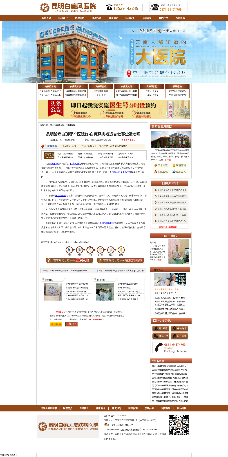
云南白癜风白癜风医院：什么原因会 (169, 216)
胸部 (106, 91)
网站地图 (182, 408)
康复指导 (113, 18)
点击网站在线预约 (118, 146)
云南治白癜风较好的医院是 (77, 288)
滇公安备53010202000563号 (120, 425)
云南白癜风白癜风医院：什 (77, 299)
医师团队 (80, 18)
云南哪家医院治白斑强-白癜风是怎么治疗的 (124, 270)
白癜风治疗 (45, 95)
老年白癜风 (132, 95)
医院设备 (130, 18)
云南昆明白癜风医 (105, 157)
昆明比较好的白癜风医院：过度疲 (170, 313)
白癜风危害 (70, 91)
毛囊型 (148, 95)
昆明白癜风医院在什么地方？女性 (170, 298)
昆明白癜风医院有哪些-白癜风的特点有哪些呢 (68, 271)
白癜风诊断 (56, 95)
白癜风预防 (70, 95)
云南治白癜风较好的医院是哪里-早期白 (169, 370)
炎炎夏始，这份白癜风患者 (129, 291)
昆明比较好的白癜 (85, 157)
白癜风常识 (71, 125)
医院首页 (46, 18)
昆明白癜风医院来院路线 (128, 284)
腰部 (98, 95)
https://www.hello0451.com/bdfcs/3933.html (70, 242)
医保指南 (133, 408)
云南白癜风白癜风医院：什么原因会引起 (170, 381)
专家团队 (182, 91)
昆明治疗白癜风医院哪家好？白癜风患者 (170, 385)
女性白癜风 (132, 91)
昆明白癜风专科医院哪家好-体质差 (169, 191)
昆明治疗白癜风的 (125, 154)
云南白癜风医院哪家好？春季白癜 (170, 301)
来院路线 (180, 18)
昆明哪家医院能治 (65, 157)
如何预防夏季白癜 (125, 157)
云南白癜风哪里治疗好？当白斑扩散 (169, 210)
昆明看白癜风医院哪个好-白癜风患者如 (169, 374)
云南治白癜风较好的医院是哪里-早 (169, 197)
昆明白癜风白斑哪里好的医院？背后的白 (170, 401)
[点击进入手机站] (128, 140)
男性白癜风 (121, 95)
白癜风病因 (45, 91)
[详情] (168, 159)
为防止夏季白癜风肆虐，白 (129, 295)
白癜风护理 (81, 91)
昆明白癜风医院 (57, 125)
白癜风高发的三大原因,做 (128, 299)
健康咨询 (96, 18)
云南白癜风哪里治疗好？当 (77, 295)
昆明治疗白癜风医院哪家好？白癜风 (169, 222)
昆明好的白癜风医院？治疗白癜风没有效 (170, 389)
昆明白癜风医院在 (85, 154)
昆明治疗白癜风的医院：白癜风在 (170, 305)
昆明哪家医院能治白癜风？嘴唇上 (170, 309)
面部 (96, 91)
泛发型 (155, 91)
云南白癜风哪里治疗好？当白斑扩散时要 (170, 378)
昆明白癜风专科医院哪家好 (77, 284)
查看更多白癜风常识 (168, 227)
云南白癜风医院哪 (105, 154)
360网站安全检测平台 (9, 455)
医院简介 (63, 18)
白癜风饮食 (81, 95)
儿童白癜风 (121, 91)
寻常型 (148, 91)
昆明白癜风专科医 (65, 154)
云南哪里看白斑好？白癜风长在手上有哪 (170, 397)
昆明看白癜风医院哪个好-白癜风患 (169, 203)
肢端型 (155, 95)
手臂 (104, 95)
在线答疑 (147, 18)
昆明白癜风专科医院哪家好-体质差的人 (169, 366)
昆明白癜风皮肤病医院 (130, 429)
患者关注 (158, 269)
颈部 (101, 91)
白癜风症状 (56, 91)
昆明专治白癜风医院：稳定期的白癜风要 (170, 393)
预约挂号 (163, 18)
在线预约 (173, 95)
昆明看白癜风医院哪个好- (76, 291)
